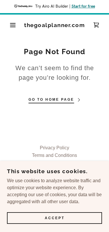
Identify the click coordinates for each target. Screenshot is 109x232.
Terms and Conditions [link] (54, 155)
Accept (55, 218)
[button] (8, 25)
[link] (54, 25)
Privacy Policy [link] (54, 147)
